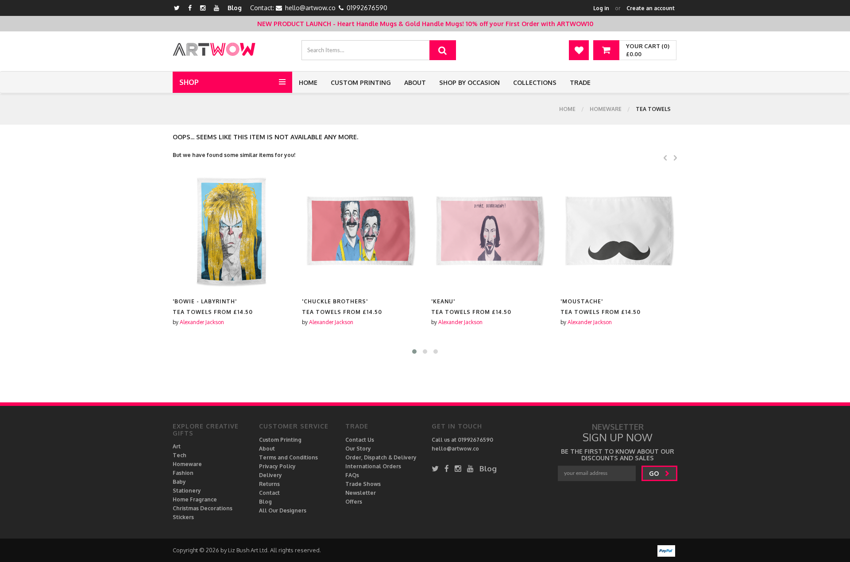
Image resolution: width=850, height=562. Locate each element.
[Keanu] (361, 231)
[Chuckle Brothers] (232, 231)
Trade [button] (580, 82)
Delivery (270, 475)
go (655, 473)
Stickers (183, 517)
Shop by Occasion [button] (469, 82)
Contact (269, 492)
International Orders (373, 466)
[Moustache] (491, 231)
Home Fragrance (195, 499)
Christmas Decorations (202, 508)
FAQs (352, 475)
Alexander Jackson (203, 322)
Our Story (358, 448)
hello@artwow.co (310, 7)
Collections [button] (534, 82)
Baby (179, 481)
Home (308, 82)
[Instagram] (203, 7)
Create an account (650, 8)
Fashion (183, 473)
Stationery (187, 490)
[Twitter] (177, 7)
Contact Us (359, 439)
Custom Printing (361, 82)
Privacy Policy (277, 466)
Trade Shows (363, 484)
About (415, 82)
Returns (269, 484)
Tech (179, 455)
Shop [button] (189, 82)
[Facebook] (190, 7)
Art (177, 446)
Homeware (606, 109)
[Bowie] (620, 231)
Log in (601, 8)
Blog (235, 7)
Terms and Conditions (288, 457)
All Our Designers (282, 510)
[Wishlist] (579, 50)
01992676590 (367, 7)
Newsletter (360, 492)
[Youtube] (216, 7)
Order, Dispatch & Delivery (381, 457)
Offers (353, 501)
